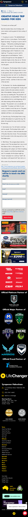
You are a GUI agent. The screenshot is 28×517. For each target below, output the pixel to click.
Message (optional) (7, 199)
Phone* (10, 184)
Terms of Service (20, 211)
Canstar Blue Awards (7, 478)
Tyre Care (4, 435)
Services (4, 445)
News (3, 464)
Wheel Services (6, 452)
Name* (4, 179)
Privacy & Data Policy (10, 509)
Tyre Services (5, 450)
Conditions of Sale (20, 509)
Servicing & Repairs (7, 448)
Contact (4, 458)
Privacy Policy (9, 211)
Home (4, 11)
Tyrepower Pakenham (15, 5)
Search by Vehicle (6, 429)
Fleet (3, 462)
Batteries (4, 447)
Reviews (4, 460)
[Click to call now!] (22, 2)
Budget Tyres (5, 480)
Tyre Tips (4, 437)
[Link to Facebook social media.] (14, 513)
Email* (4, 189)
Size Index (4, 476)
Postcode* (5, 194)
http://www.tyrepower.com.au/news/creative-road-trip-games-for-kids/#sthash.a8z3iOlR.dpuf (13, 167)
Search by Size (6, 431)
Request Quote (7, 217)
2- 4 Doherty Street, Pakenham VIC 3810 (15, 388)
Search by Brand (6, 433)
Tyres (3, 427)
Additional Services (7, 454)
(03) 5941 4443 (10, 392)
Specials (4, 456)
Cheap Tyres (5, 482)
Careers (4, 471)
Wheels (4, 439)
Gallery (4, 466)
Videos (4, 469)
